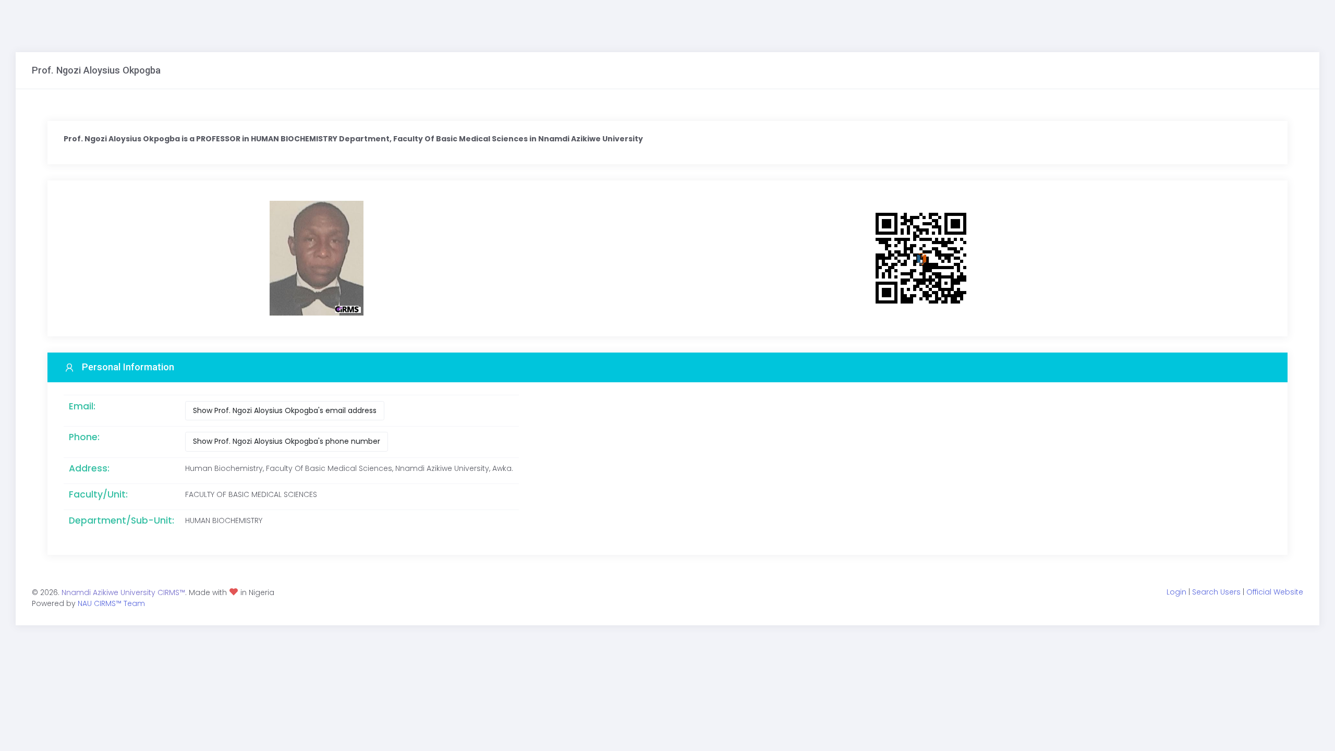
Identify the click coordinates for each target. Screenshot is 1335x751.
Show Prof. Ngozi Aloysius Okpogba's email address (285, 410)
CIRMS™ (171, 592)
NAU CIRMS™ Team (111, 603)
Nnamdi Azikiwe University (108, 592)
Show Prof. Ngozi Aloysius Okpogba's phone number (286, 441)
